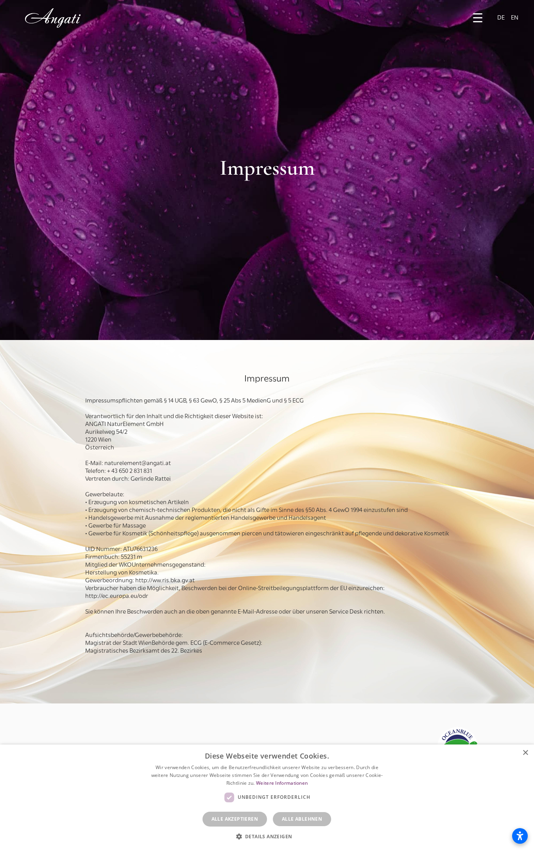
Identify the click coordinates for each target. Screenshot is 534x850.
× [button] (525, 753)
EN (514, 18)
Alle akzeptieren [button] (234, 819)
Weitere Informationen (282, 783)
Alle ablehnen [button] (302, 819)
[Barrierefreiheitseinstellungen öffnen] (520, 836)
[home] (53, 18)
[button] (477, 18)
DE (501, 18)
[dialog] (267, 797)
